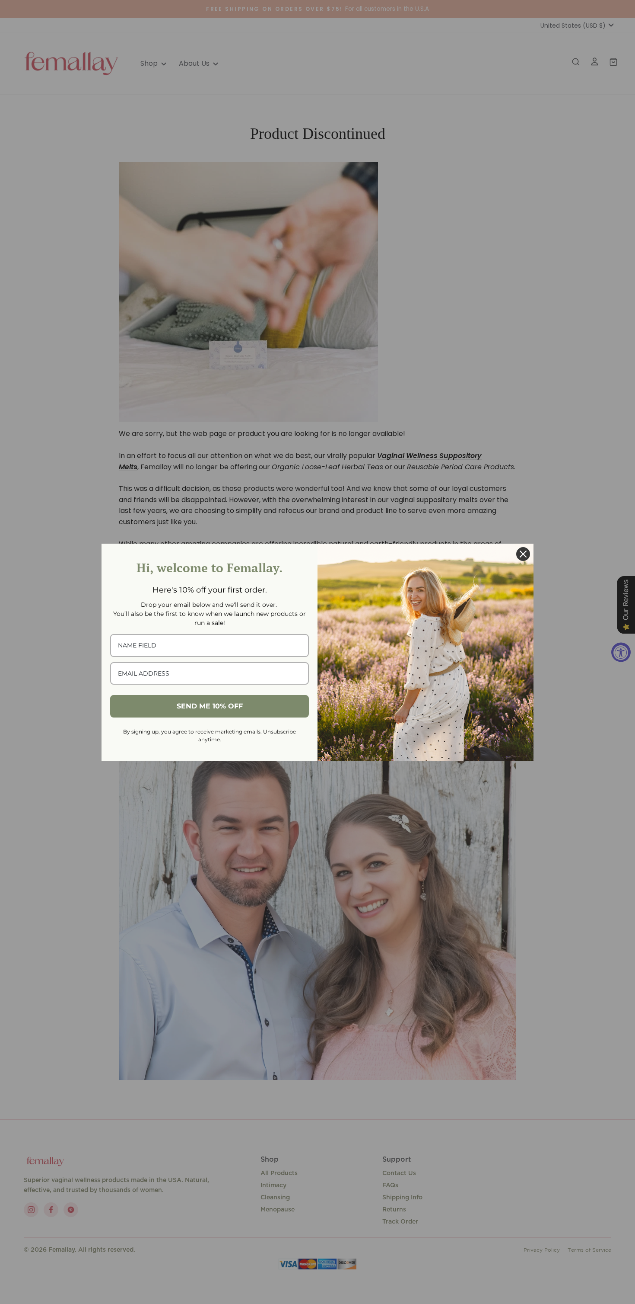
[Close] (523, 554)
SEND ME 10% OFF (210, 706)
